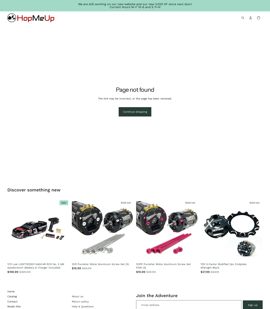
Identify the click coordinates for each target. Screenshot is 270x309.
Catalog (12, 296)
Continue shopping (135, 111)
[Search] (243, 18)
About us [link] (77, 296)
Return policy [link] (80, 301)
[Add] (64, 255)
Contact (12, 301)
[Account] (250, 18)
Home (11, 291)
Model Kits (14, 306)
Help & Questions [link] (82, 306)
